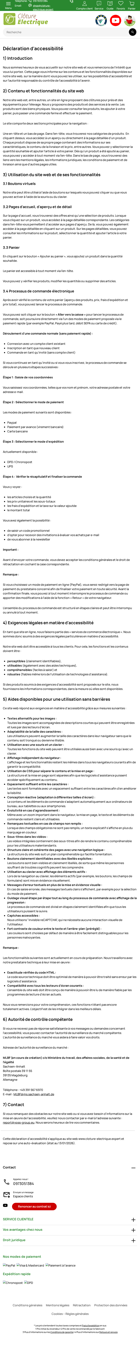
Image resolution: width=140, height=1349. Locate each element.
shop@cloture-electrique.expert (43, 7)
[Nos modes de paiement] (39, 1265)
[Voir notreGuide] (130, 21)
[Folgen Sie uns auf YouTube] (5, 1206)
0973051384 (23, 1183)
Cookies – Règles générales (70, 1314)
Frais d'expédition (91, 1325)
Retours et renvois (108, 1332)
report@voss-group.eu (18, 1122)
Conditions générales (27, 1305)
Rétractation (82, 1305)
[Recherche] (132, 32)
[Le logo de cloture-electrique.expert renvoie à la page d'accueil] (37, 19)
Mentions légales (57, 1305)
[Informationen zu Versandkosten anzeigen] (18, 1282)
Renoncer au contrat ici (34, 1206)
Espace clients (23, 1196)
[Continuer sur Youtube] (115, 21)
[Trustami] (101, 21)
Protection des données (110, 1305)
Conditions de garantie (61, 1332)
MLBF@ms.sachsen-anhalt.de (33, 1094)
